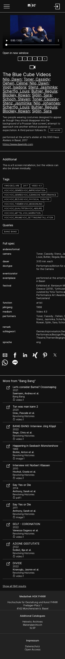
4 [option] (35, 59)
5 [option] (39, 59)
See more (55, 130)
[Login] (57, 9)
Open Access (32, 649)
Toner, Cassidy (37, 79)
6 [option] (45, 59)
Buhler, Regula (44, 91)
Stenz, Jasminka (42, 87)
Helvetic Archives (32, 621)
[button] (7, 7)
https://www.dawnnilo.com (18, 144)
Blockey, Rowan (16, 95)
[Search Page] (32, 6)
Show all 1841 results (14, 586)
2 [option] (25, 59)
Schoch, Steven (16, 99)
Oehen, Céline (15, 83)
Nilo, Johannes (47, 103)
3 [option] (29, 59)
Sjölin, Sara (42, 95)
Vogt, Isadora (14, 87)
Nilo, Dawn (12, 79)
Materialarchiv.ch (32, 624)
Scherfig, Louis (16, 91)
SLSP (33, 627)
